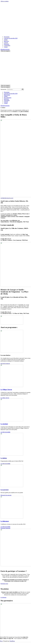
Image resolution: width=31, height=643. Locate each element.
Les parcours (5, 489)
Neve (1, 641)
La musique (4, 424)
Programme (6, 36)
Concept (6, 42)
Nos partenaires (7, 97)
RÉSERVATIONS (5, 49)
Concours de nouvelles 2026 (10, 38)
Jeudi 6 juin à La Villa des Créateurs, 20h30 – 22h (15, 229)
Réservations (7, 95)
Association (6, 100)
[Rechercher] (23, 89)
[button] (7, 198)
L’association (7, 45)
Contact (6, 47)
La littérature (5, 521)
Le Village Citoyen (6, 389)
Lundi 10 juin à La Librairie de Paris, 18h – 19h (14, 298)
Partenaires (6, 44)
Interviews (6, 41)
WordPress (12, 641)
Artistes (6, 39)
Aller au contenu (5, 1)
